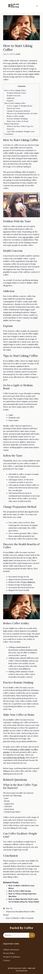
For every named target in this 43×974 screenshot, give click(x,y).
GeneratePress (21, 971)
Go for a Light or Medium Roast (19, 106)
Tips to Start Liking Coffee (15, 103)
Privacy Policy (9, 953)
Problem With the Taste (16, 93)
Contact (6, 960)
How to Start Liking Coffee (15, 90)
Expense (10, 101)
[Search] (32, 935)
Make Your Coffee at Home (18, 121)
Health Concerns (13, 95)
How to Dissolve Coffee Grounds (20, 918)
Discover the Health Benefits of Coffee (22, 113)
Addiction (11, 98)
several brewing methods (14, 757)
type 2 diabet (27, 582)
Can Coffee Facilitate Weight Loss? (21, 131)
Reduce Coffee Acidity (15, 116)
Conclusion (8, 134)
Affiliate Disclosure (11, 949)
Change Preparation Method (18, 111)
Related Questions (11, 124)
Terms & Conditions (11, 957)
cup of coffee (27, 237)
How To (9, 908)
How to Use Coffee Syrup (19, 891)
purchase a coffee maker (20, 749)
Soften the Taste (13, 108)
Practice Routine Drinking (17, 119)
